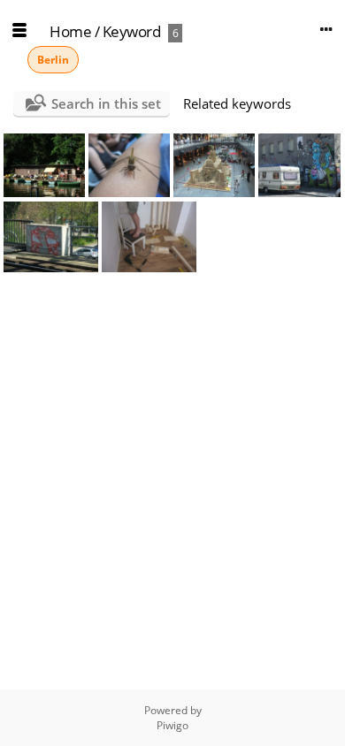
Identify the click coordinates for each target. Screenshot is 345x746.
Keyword (132, 31)
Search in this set (106, 103)
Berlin (53, 59)
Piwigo (172, 725)
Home (70, 31)
